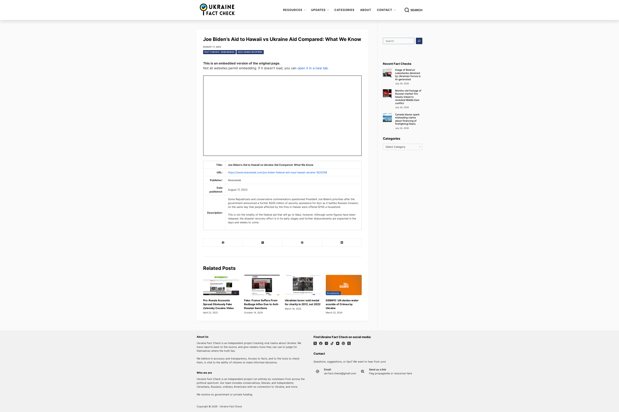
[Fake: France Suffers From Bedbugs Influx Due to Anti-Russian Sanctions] (262, 285)
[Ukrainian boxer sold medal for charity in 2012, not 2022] (303, 285)
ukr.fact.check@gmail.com (340, 373)
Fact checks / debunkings (219, 52)
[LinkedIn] (342, 242)
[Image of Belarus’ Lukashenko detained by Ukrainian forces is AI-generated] (387, 72)
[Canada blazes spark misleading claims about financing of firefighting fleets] (387, 117)
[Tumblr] (349, 343)
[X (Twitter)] (263, 242)
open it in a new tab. (313, 68)
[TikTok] (332, 343)
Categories (344, 10)
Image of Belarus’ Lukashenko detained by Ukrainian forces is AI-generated (408, 74)
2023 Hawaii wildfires (250, 52)
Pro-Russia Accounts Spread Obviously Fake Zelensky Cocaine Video (218, 304)
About (365, 10)
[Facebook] (223, 242)
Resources (292, 10)
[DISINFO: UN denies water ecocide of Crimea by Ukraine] (344, 285)
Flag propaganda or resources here (390, 373)
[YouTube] (337, 343)
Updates (318, 10)
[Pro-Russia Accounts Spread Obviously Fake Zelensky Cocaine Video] (221, 285)
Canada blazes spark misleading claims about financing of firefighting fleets (407, 119)
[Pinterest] (302, 242)
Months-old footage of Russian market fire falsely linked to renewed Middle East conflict (408, 97)
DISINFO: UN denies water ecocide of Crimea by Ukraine (342, 304)
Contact (384, 10)
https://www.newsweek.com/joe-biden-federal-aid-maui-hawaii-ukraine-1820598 (277, 172)
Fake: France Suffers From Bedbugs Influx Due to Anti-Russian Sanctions (261, 304)
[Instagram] (326, 343)
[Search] (419, 41)
